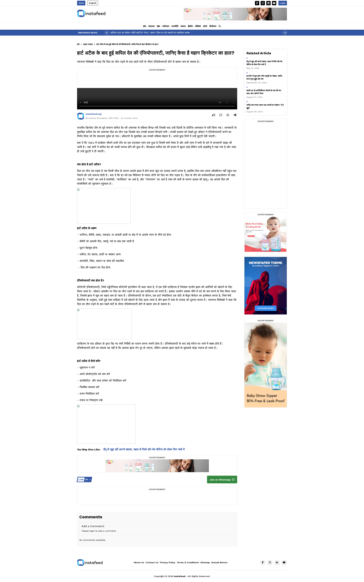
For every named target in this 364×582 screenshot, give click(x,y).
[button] (219, 26)
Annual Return (219, 562)
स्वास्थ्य (151, 26)
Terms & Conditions (188, 562)
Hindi (81, 3)
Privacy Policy (167, 562)
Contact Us (152, 562)
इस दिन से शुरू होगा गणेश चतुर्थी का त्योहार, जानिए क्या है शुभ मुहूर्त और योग (264, 77)
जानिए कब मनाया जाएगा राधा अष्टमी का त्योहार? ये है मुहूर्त (265, 106)
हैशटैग (190, 26)
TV (83, 479)
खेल (158, 26)
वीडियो (198, 26)
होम (144, 26)
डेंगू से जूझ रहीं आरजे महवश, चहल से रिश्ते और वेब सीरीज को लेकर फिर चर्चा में (144, 449)
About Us (139, 562)
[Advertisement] (157, 78)
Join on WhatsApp (220, 479)
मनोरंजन (165, 26)
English (93, 3)
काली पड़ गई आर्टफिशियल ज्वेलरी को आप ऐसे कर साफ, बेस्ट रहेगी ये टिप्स (263, 92)
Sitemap (205, 562)
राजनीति (174, 26)
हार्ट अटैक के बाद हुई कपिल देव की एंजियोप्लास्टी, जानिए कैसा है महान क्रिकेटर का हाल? (127, 44)
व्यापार (183, 26)
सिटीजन (212, 26)
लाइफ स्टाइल (88, 44)
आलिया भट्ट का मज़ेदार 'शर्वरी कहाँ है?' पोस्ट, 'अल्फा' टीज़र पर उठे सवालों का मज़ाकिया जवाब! (150, 32)
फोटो (205, 26)
